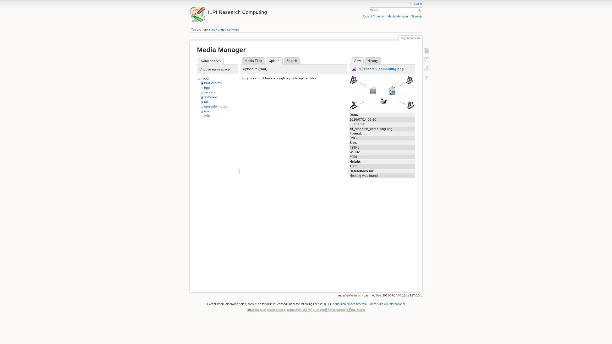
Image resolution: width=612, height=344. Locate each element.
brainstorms (213, 83)
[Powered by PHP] (296, 310)
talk (206, 102)
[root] (205, 78)
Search (419, 10)
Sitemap (416, 16)
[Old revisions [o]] (426, 59)
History (372, 61)
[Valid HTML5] (316, 310)
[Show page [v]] (426, 50)
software (210, 97)
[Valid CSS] (335, 310)
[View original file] (382, 93)
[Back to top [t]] (426, 77)
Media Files (253, 61)
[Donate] (276, 310)
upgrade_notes (215, 106)
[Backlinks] (426, 68)
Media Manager (398, 16)
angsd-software (228, 29)
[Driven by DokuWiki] (355, 310)
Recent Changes (374, 16)
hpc (207, 88)
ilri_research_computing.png (380, 69)
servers (209, 92)
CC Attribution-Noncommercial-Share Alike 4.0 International (366, 304)
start (212, 29)
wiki (207, 116)
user (207, 111)
